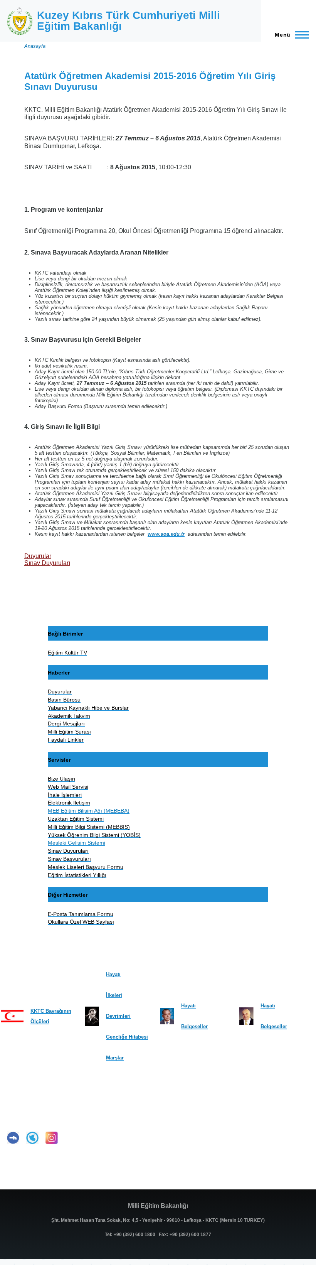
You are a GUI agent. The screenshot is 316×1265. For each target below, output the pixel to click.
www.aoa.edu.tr (166, 534)
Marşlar (115, 1058)
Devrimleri (118, 1016)
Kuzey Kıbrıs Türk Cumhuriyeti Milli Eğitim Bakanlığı (128, 20)
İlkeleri (114, 995)
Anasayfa (34, 46)
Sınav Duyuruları (47, 563)
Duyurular (37, 556)
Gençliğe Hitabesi (127, 1037)
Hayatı (113, 974)
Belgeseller (194, 1026)
